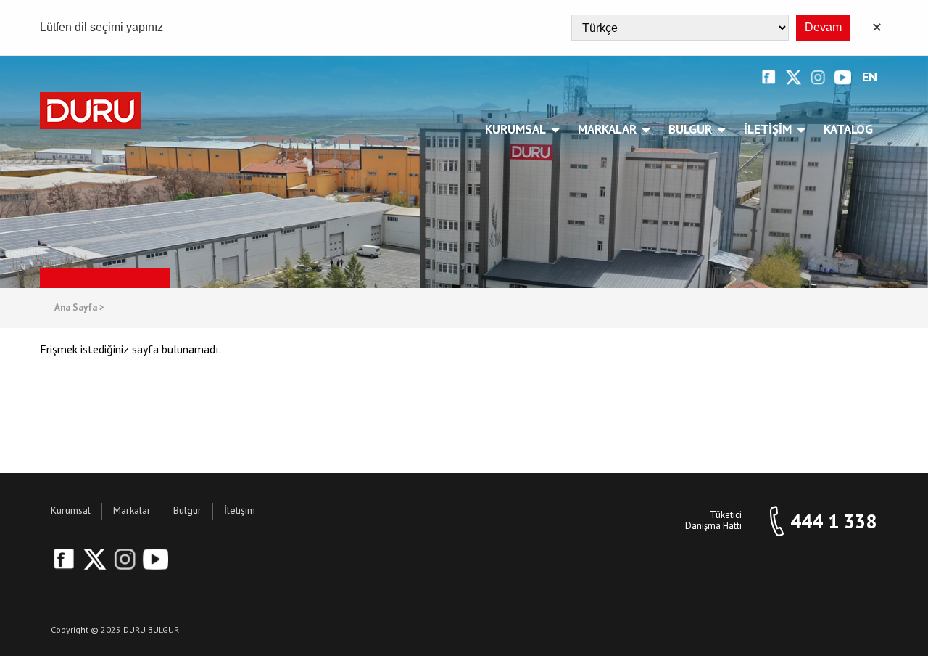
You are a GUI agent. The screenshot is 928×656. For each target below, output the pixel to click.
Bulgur (690, 129)
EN (869, 77)
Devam (823, 27)
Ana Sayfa (79, 308)
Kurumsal (515, 129)
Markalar (607, 129)
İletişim (768, 129)
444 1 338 (833, 521)
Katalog (848, 129)
